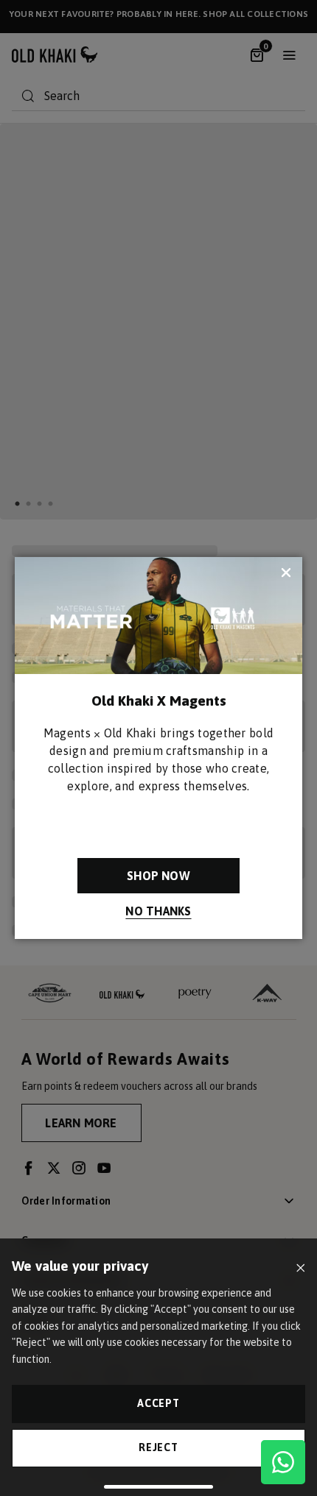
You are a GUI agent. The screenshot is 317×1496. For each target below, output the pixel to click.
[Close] (300, 1268)
